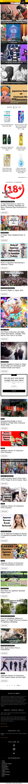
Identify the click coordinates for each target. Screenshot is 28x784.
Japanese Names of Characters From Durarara (12, 451)
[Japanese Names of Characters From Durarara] (14, 438)
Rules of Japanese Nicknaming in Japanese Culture (13, 263)
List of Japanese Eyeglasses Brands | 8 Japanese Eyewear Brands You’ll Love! (14, 535)
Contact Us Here (4, 737)
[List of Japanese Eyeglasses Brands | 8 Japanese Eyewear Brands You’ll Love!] (14, 521)
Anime (14, 20)
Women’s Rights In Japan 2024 (12, 290)
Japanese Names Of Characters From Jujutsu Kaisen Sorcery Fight (13, 676)
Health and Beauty (6, 771)
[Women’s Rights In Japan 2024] (14, 278)
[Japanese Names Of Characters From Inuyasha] (14, 494)
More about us (4, 723)
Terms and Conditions (17, 783)
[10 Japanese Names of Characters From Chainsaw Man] (14, 94)
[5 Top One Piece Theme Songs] (14, 14)
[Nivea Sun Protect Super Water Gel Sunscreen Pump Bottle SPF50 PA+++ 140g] (21, 116)
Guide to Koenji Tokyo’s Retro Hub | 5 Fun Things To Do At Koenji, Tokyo (14, 479)
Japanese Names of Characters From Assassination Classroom (12, 564)
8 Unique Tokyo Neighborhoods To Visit (13, 236)
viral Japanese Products (10, 1)
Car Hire (3, 762)
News (6, 329)
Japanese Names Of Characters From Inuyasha (12, 507)
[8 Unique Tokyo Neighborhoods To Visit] (14, 223)
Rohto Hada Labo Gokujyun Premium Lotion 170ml (21, 149)
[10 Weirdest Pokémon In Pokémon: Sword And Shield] (14, 34)
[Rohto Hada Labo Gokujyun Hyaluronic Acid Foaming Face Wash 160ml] (21, 160)
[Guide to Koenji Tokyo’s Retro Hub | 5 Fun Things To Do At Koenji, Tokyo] (14, 466)
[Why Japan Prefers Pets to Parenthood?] (14, 636)
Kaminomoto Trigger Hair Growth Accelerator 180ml (7, 149)
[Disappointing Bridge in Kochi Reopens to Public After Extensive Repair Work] (14, 408)
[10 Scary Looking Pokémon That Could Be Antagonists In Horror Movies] (14, 54)
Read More (4, 212)
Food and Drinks (5, 769)
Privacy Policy (9, 783)
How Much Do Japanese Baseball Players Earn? (13, 591)
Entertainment (5, 766)
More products (22, 177)
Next (18, 685)
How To (3, 773)
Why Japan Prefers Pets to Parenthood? (10, 649)
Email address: (14, 386)
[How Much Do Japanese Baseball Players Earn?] (14, 578)
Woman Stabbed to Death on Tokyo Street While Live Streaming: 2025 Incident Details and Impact (13, 366)
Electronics (4, 765)
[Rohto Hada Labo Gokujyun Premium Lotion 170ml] (21, 139)
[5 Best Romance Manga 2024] (14, 74)
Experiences (4, 232)
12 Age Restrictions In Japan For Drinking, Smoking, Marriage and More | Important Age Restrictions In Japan (14, 206)
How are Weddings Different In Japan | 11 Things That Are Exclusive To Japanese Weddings (14, 620)
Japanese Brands (6, 531)
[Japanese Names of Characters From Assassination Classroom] (14, 551)
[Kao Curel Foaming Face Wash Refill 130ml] (7, 116)
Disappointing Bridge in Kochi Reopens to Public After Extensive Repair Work (13, 423)
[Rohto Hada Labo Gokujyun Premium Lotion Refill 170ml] (7, 160)
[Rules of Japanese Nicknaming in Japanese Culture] (14, 250)
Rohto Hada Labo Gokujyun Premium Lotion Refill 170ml (7, 170)
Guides (3, 770)
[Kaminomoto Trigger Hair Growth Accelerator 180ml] (7, 139)
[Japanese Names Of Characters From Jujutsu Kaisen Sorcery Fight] (14, 663)
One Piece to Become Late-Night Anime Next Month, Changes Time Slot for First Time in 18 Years (13, 333)
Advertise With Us (4, 726)
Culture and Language (7, 201)
